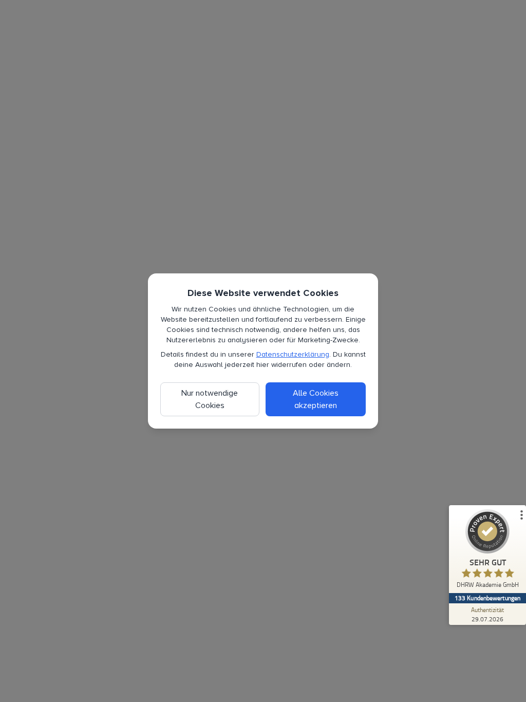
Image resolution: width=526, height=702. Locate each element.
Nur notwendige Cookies (209, 399)
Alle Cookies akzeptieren (316, 399)
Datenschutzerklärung (292, 354)
